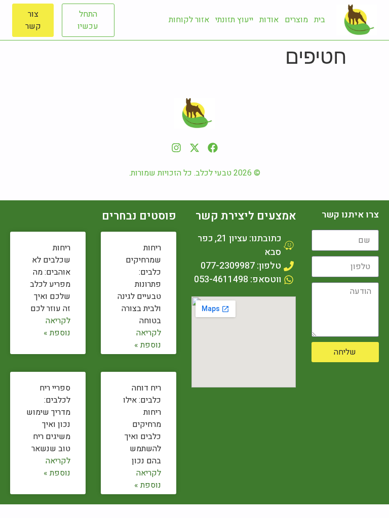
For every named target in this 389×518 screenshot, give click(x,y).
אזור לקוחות (189, 20)
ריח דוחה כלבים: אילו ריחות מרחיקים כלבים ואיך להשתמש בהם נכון (142, 424)
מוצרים (296, 20)
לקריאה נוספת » (147, 339)
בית (319, 20)
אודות (269, 20)
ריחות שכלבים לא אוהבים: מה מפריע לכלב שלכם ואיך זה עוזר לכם (50, 278)
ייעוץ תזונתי (234, 20)
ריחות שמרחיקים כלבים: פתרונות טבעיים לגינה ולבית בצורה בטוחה (139, 284)
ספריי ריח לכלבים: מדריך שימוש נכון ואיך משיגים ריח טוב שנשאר (48, 418)
